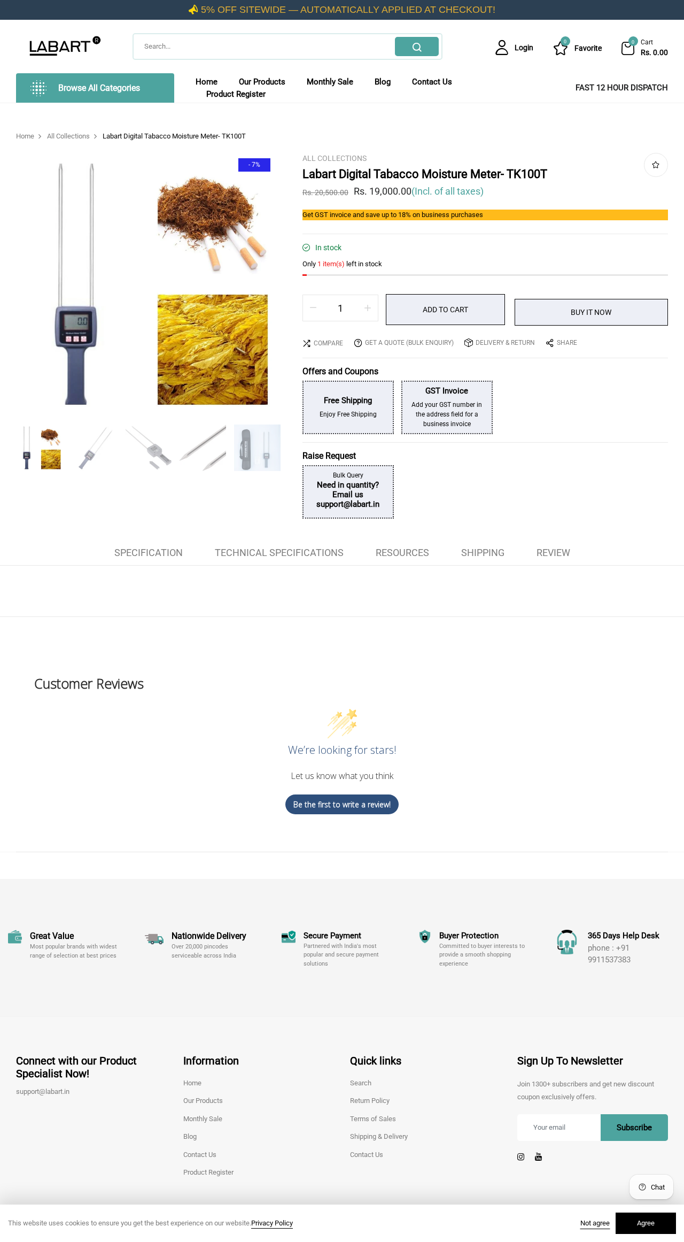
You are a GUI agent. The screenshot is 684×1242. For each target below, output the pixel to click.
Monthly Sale (330, 82)
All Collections (334, 158)
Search (417, 46)
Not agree (595, 1223)
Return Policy (370, 1101)
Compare (328, 343)
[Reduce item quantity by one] (313, 308)
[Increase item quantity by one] (367, 308)
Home (206, 82)
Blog (383, 82)
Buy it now (591, 312)
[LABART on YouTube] (538, 1157)
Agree (646, 1223)
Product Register (236, 94)
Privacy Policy (272, 1223)
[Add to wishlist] (656, 165)
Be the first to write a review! (342, 804)
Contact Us (432, 82)
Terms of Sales (373, 1119)
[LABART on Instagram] (520, 1157)
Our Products (262, 82)
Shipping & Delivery (379, 1136)
